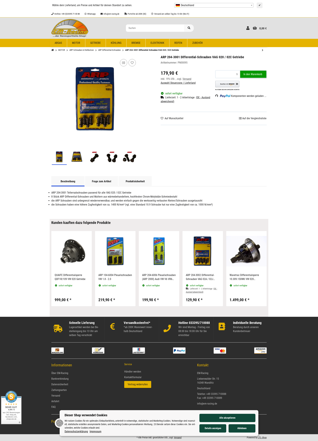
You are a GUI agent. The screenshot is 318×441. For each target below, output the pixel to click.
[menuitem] (58, 43)
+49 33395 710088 (216, 394)
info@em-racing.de (207, 403)
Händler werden (132, 371)
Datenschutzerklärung (76, 431)
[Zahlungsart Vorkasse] (98, 350)
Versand (187, 78)
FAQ (53, 406)
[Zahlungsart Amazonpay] (260, 350)
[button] (247, 28)
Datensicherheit (59, 384)
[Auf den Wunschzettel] (132, 62)
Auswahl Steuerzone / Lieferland (178, 82)
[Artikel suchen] (189, 28)
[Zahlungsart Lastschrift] (138, 350)
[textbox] (213, 5)
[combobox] (213, 5)
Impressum (95, 431)
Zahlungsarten (59, 390)
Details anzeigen (213, 428)
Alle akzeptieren (227, 417)
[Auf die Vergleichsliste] (123, 62)
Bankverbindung (60, 378)
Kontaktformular (133, 377)
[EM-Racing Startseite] (69, 28)
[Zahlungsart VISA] (220, 350)
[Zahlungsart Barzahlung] (57, 350)
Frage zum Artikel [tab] (101, 181)
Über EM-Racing (59, 373)
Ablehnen (241, 428)
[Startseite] (52, 50)
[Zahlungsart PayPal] (179, 350)
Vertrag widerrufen (138, 384)
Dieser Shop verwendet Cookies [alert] (86, 415)
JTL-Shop (262, 437)
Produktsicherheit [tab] (135, 181)
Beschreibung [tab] (68, 181)
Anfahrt (55, 401)
